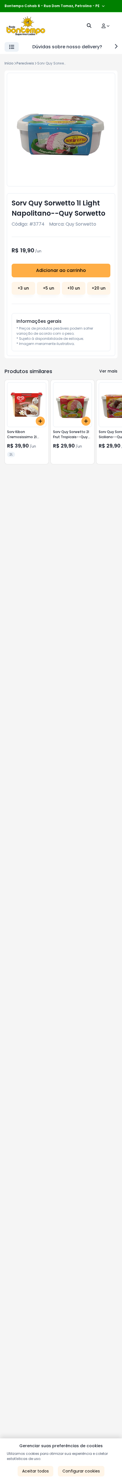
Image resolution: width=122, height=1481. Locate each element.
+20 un (99, 288)
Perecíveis (25, 63)
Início (9, 63)
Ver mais (108, 371)
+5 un (48, 288)
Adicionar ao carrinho (61, 270)
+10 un (73, 288)
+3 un (23, 288)
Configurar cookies (81, 1471)
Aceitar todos (35, 1471)
